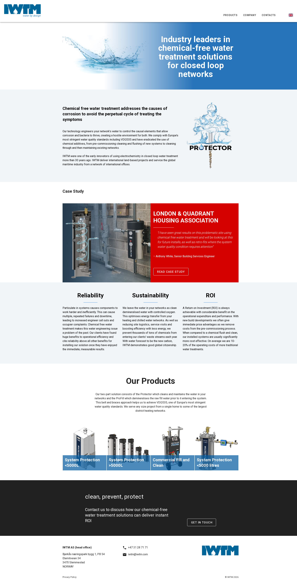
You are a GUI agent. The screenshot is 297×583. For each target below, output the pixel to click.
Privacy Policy (70, 577)
